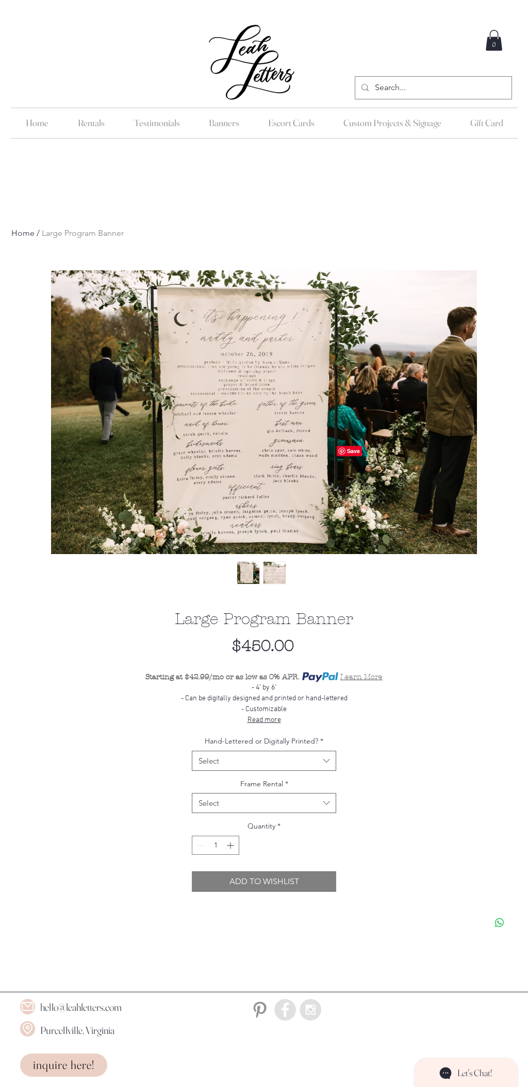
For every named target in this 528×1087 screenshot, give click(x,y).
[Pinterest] (260, 1010)
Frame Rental (264, 783)
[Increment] (231, 845)
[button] (494, 40)
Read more (264, 720)
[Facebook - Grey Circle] (285, 1010)
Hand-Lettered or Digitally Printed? (264, 741)
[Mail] (27, 1006)
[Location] (27, 1029)
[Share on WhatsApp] (499, 923)
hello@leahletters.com (81, 1006)
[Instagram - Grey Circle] (310, 1010)
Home (23, 233)
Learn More (361, 676)
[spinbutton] (215, 845)
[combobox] (264, 761)
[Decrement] (199, 845)
